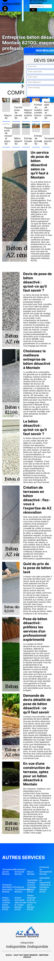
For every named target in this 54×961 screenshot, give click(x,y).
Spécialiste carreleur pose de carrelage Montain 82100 (32, 886)
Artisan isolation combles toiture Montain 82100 (6, 903)
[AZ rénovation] (23, 11)
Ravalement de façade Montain (20, 871)
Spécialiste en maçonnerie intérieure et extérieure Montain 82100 (45, 885)
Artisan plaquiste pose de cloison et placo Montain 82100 (31, 902)
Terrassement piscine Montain (8, 871)
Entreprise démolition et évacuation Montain (8, 888)
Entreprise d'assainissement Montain (21, 889)
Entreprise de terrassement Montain (45, 870)
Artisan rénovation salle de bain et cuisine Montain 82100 (20, 903)
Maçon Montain (31, 873)
